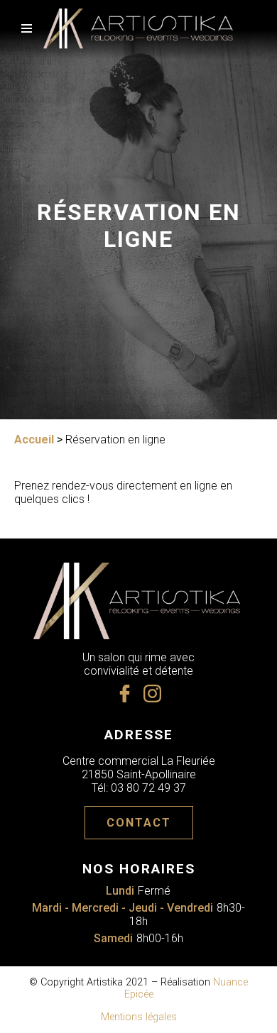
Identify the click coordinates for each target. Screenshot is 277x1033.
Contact (139, 822)
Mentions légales (139, 1017)
